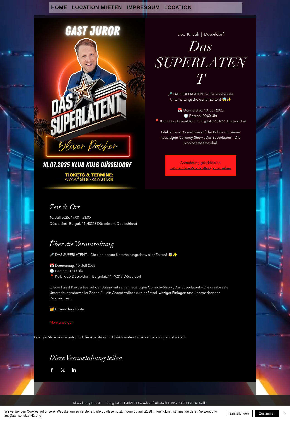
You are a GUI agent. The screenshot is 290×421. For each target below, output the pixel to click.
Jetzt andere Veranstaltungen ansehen (200, 168)
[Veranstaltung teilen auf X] (63, 370)
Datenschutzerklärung (25, 415)
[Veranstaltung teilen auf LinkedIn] (74, 370)
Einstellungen (239, 413)
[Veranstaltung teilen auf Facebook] (52, 370)
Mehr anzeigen (62, 322)
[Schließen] (284, 413)
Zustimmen (267, 413)
